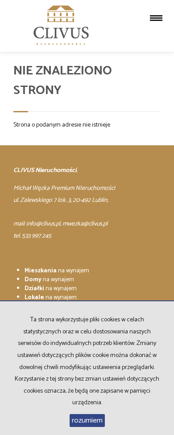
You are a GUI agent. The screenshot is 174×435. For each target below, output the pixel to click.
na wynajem (57, 271)
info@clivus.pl (43, 224)
